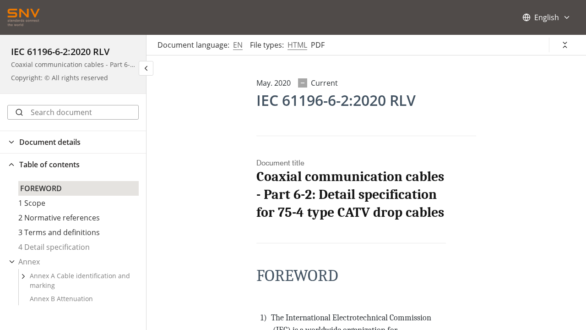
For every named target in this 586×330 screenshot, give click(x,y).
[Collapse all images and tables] (565, 45)
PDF (318, 45)
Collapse (12, 261)
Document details (50, 142)
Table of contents (49, 165)
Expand (23, 276)
